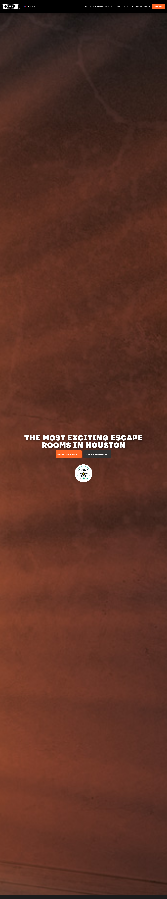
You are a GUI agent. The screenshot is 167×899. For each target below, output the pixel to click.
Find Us (147, 6)
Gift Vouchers (119, 6)
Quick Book (158, 6)
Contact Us (137, 6)
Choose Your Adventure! (68, 454)
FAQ (128, 6)
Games (86, 6)
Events (107, 6)
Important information (96, 454)
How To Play (98, 6)
